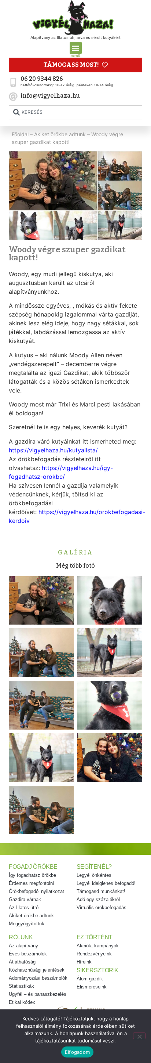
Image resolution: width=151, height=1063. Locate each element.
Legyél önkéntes (94, 875)
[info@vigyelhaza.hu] (13, 96)
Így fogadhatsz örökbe (32, 875)
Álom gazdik (90, 978)
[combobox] (75, 112)
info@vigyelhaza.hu (50, 95)
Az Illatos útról (24, 907)
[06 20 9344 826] (13, 82)
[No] (139, 1036)
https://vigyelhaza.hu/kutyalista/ (53, 450)
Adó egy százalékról (98, 899)
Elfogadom (77, 1052)
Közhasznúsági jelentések (37, 970)
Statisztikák (21, 986)
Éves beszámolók (28, 954)
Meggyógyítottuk (26, 923)
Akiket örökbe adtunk (60, 134)
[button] (76, 48)
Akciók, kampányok (98, 945)
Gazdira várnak (25, 899)
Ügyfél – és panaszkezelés (37, 994)
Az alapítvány (23, 945)
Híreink (84, 962)
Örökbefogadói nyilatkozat (36, 891)
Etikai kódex (22, 1002)
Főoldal (20, 134)
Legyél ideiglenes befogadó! (106, 883)
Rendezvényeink (94, 954)
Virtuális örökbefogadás (101, 907)
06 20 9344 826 (42, 78)
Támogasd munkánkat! (101, 891)
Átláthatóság (22, 962)
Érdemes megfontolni (31, 883)
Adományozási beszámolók (38, 978)
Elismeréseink (92, 987)
